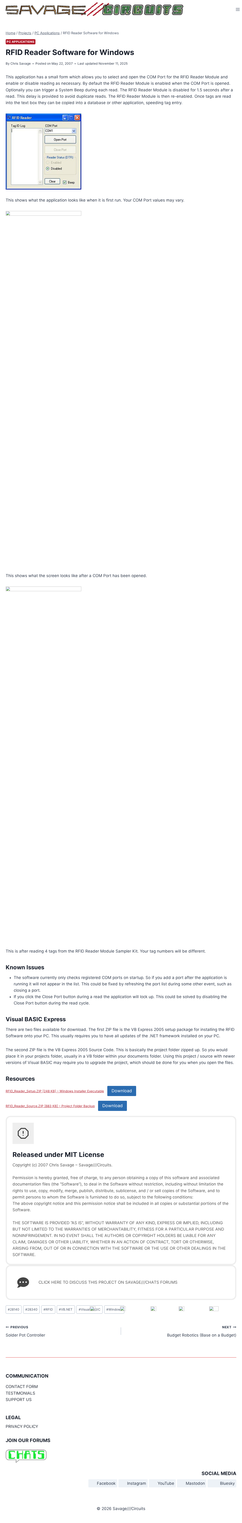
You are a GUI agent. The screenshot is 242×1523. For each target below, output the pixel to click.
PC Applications (21, 41)
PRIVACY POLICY (22, 1426)
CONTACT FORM (22, 1386)
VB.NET (66, 1309)
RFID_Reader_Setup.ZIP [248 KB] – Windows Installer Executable (55, 1091)
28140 (13, 1309)
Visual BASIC (89, 1309)
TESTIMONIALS (20, 1393)
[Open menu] (237, 9)
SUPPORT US (19, 1399)
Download (122, 1090)
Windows (114, 1309)
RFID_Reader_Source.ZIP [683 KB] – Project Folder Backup (50, 1106)
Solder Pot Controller (25, 1331)
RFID (48, 1309)
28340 (31, 1309)
